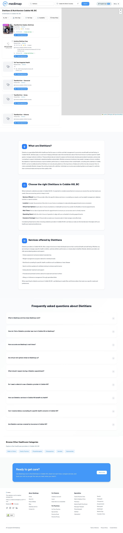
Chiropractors (50, 451)
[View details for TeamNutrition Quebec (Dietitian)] (30, 30)
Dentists (60, 451)
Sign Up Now (55, 512)
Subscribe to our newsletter (58, 501)
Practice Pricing (55, 517)
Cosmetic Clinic (101, 514)
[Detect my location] (78, 4)
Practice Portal (55, 514)
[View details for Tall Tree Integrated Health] (30, 69)
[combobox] (18, 17)
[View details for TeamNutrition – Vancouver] (30, 85)
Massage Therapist (79, 506)
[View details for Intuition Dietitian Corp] (30, 49)
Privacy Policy (104, 528)
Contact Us (31, 509)
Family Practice (24, 451)
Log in (53, 499)
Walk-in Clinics (11, 451)
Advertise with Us (33, 506)
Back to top (102, 472)
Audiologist (100, 509)
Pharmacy (76, 501)
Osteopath (99, 499)
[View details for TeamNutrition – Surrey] (30, 99)
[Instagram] (10, 508)
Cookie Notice (113, 528)
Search (85, 3)
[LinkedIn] (17, 508)
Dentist (99, 496)
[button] (120, 10)
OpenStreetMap (119, 114)
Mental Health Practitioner (80, 504)
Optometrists (69, 451)
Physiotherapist (78, 509)
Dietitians (23, 27)
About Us (31, 499)
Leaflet (105, 114)
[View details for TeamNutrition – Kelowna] (30, 119)
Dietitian (76, 511)
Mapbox (111, 114)
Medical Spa (100, 511)
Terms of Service (94, 528)
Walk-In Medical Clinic (80, 499)
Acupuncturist (100, 504)
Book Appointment (22, 35)
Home (30, 496)
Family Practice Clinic (79, 496)
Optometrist (77, 514)
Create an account (56, 496)
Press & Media (32, 501)
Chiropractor (100, 501)
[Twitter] (13, 508)
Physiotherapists (37, 451)
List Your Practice (56, 509)
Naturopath (100, 506)
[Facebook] (7, 508)
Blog (30, 504)
